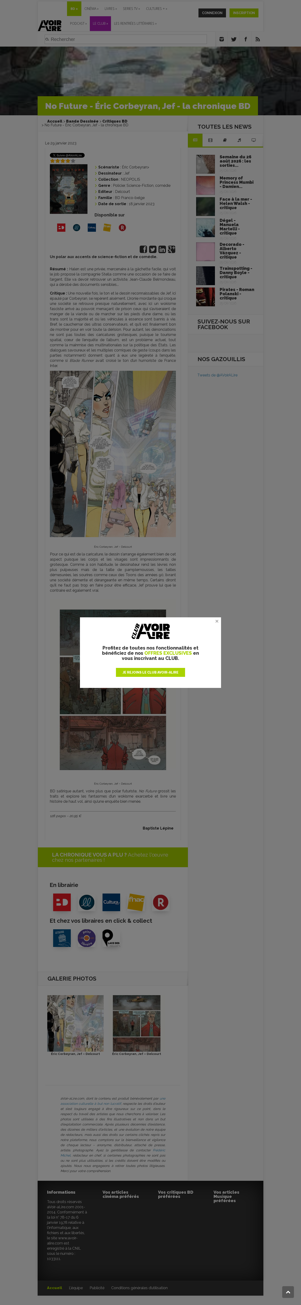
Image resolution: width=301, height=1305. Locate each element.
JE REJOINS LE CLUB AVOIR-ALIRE (150, 672)
